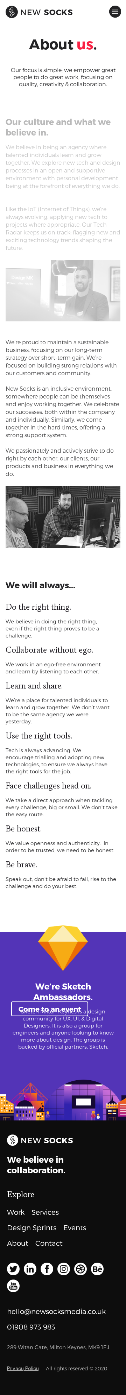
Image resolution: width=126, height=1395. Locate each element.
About (17, 1243)
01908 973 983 (31, 1326)
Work (15, 1212)
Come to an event (50, 1009)
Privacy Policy (23, 1368)
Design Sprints (31, 1227)
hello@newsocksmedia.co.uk (56, 1311)
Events (74, 1227)
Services (45, 1212)
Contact (49, 1243)
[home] (12, 9)
